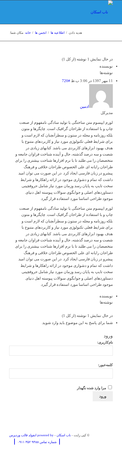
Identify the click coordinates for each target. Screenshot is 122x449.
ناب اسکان (64, 435)
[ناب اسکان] (71, 12)
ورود (102, 396)
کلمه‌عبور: (105, 365)
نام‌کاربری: (105, 342)
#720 (66, 80)
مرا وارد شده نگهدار (91, 388)
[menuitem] (35, 441)
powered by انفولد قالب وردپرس (31, 435)
